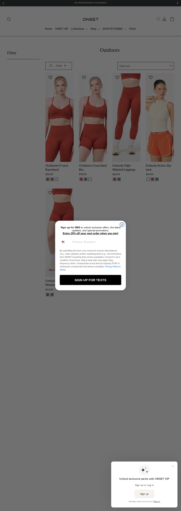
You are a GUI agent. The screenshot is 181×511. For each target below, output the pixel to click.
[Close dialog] (122, 224)
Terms (63, 270)
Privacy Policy (112, 266)
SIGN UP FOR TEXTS (90, 280)
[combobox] (65, 242)
